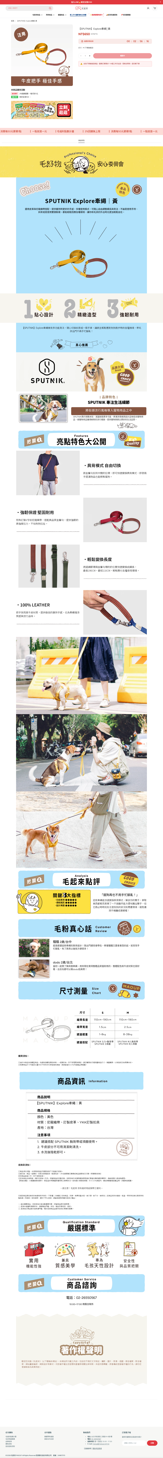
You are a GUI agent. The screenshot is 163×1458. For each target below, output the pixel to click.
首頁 (12, 21)
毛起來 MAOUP (16, 1455)
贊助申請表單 (97, 1448)
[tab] (81, 141)
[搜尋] (50, 8)
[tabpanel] (81, 770)
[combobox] (29, 8)
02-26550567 (96, 1439)
